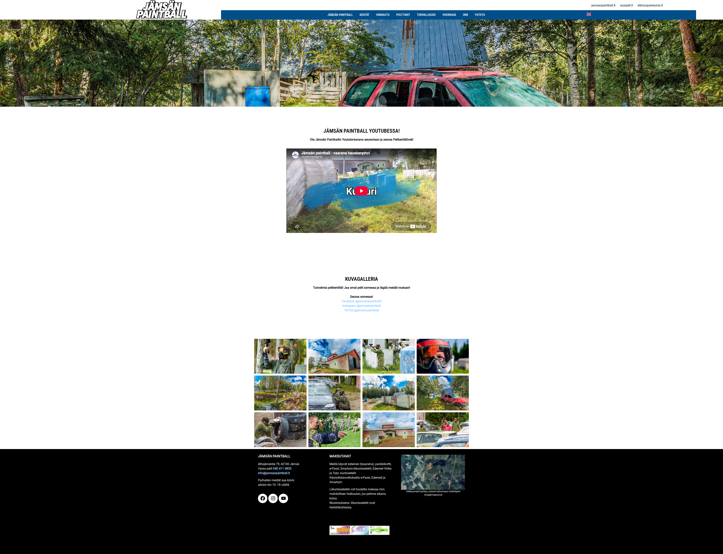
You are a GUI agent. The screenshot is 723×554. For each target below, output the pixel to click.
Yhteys (480, 15)
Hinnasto (383, 15)
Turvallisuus (426, 15)
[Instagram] (273, 498)
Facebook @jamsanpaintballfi (361, 301)
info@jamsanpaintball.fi (274, 473)
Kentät (364, 15)
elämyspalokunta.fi (650, 5)
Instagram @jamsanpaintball (361, 306)
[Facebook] (262, 498)
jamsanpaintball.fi (603, 5)
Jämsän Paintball (340, 15)
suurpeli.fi (626, 5)
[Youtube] (283, 498)
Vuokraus (449, 15)
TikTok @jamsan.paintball (361, 310)
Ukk (465, 15)
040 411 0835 (282, 468)
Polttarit (403, 15)
